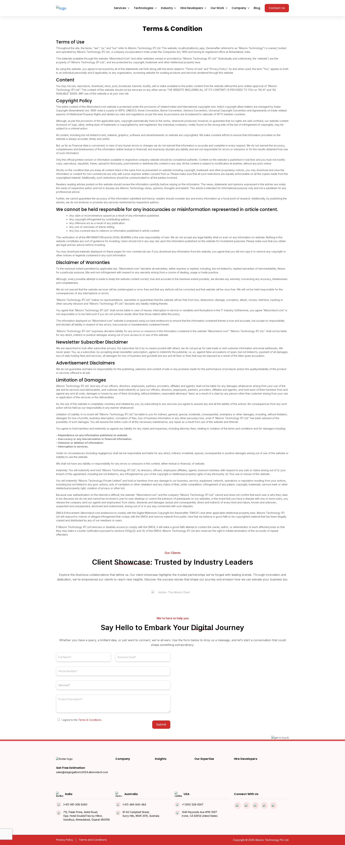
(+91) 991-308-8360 (75, 804)
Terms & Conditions (89, 719)
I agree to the (81, 719)
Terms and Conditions (93, 840)
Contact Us (277, 8)
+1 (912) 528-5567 (192, 804)
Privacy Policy (64, 840)
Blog (257, 8)
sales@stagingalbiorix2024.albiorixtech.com (82, 772)
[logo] (61, 8)
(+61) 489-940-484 (134, 804)
